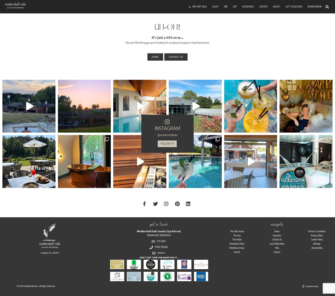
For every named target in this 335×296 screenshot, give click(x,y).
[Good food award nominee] (201, 279)
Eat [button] (235, 6)
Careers (277, 252)
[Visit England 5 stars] (184, 267)
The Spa (237, 235)
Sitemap (317, 243)
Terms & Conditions (317, 231)
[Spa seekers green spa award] (167, 279)
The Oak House (237, 231)
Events (237, 252)
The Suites (237, 239)
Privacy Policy (317, 235)
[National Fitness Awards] (117, 279)
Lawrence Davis (312, 286)
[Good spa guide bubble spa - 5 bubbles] (167, 267)
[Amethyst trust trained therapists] (184, 279)
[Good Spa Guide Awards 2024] (151, 279)
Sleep (215, 6)
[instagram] (167, 203)
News (277, 231)
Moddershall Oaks (30, 286)
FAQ (277, 247)
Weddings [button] (248, 6)
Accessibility (316, 247)
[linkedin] (189, 203)
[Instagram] (52, 128)
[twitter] (156, 203)
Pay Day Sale (199, 6)
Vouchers (277, 235)
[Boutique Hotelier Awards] (201, 267)
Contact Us (277, 239)
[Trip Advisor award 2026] (134, 267)
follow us (167, 143)
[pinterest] (178, 203)
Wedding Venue (236, 247)
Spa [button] (226, 6)
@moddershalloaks (167, 135)
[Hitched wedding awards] (151, 267)
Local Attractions (277, 243)
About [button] (276, 6)
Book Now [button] (314, 6)
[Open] (28, 106)
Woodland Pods (237, 243)
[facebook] (145, 203)
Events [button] (263, 6)
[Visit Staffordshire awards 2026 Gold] (117, 267)
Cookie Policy (317, 239)
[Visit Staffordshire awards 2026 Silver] (134, 279)
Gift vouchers (294, 6)
